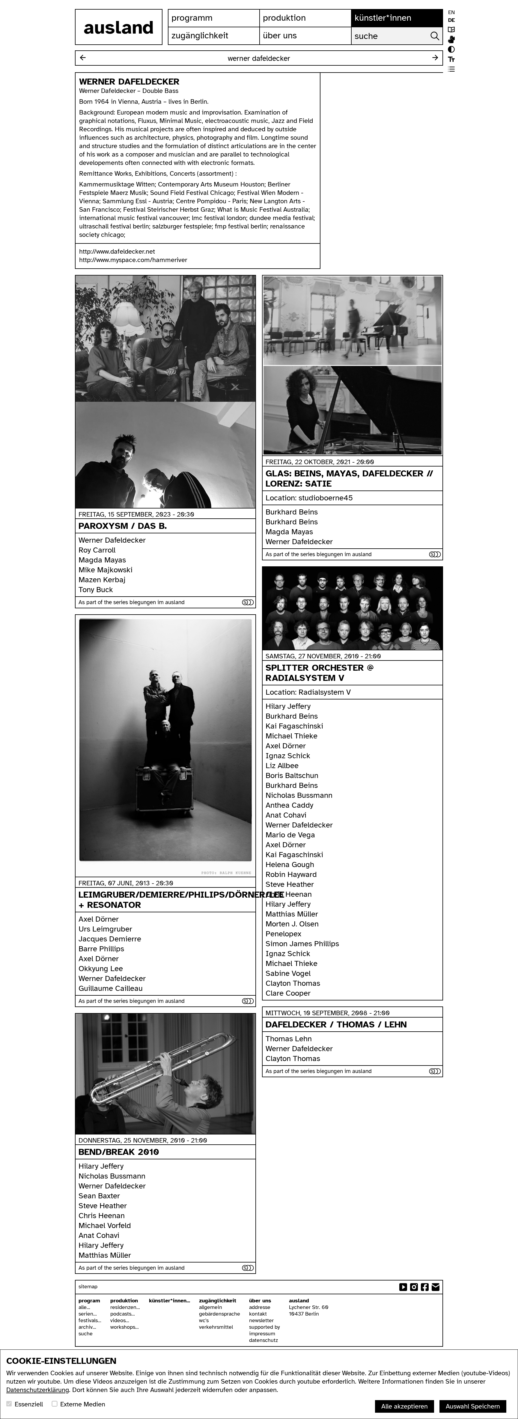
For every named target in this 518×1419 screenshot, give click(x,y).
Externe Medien (82, 1404)
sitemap (88, 1286)
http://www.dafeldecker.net (117, 251)
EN (451, 12)
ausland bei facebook (425, 1287)
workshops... (124, 1327)
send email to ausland (435, 1287)
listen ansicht (451, 69)
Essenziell (29, 1404)
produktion (124, 1300)
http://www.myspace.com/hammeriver (133, 260)
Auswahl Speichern (473, 1406)
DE (451, 20)
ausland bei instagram (414, 1287)
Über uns (280, 35)
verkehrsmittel (216, 1327)
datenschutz (263, 1340)
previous (83, 57)
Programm (192, 17)
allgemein (210, 1307)
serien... (88, 1313)
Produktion (284, 17)
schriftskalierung (451, 59)
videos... (119, 1320)
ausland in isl (451, 39)
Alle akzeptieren (404, 1406)
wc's (204, 1320)
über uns (260, 1300)
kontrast (451, 49)
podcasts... (122, 1313)
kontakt (258, 1313)
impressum (262, 1333)
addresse (259, 1307)
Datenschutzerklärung (37, 1390)
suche (86, 1333)
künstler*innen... (169, 1300)
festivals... (90, 1320)
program (89, 1300)
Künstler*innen (383, 17)
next (435, 57)
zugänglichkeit (217, 1300)
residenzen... (125, 1307)
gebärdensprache (219, 1313)
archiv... (87, 1327)
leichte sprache (451, 29)
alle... (84, 1307)
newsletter (261, 1320)
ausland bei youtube (403, 1287)
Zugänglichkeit (199, 35)
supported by (264, 1327)
